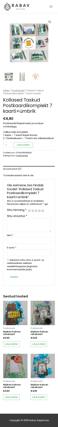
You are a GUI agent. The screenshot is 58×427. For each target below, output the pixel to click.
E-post (11, 247)
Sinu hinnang (17, 210)
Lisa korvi (23, 144)
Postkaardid (18, 90)
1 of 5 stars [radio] (29, 210)
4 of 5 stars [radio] (39, 210)
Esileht (6, 90)
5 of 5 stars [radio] (42, 210)
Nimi (10, 235)
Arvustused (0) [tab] (12, 168)
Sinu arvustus (17, 216)
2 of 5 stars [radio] (32, 210)
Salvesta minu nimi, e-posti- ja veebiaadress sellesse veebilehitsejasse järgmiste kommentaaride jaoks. (25, 264)
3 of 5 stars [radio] (36, 210)
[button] (50, 22)
